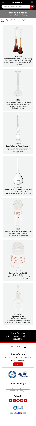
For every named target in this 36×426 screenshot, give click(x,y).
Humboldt (18, 2)
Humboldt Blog (17, 383)
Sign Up (18, 364)
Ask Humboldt (13, 336)
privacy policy (25, 389)
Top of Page (16, 346)
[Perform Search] (32, 7)
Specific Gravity (19, 20)
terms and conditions (13, 389)
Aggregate (9, 20)
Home (3, 20)
